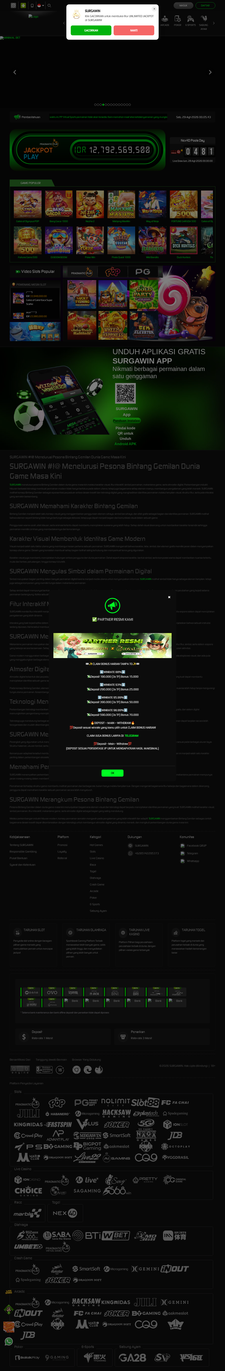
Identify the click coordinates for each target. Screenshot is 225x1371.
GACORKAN (91, 30)
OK (112, 773)
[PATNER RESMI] (112, 645)
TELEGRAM (131, 736)
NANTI (134, 30)
